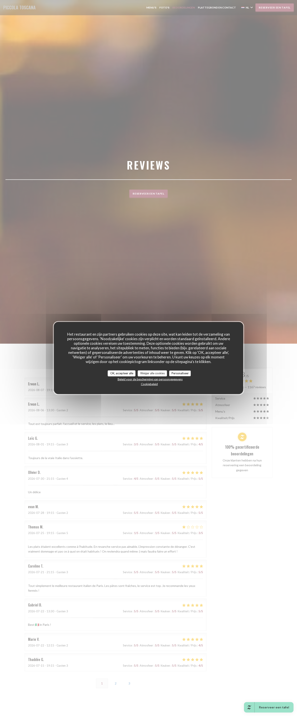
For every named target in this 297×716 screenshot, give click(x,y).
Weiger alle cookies (152, 373)
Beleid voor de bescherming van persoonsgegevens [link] (150, 379)
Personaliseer (180, 373)
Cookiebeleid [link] (149, 384)
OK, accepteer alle (121, 373)
